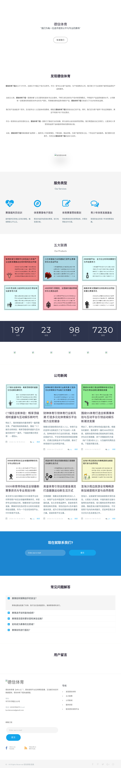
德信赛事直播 (29, 764)
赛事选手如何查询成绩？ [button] (23, 612)
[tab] (60, 598)
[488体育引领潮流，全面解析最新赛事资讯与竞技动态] (60, 297)
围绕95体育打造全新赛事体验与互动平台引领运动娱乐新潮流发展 (97, 417)
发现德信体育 (71, 692)
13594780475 (15, 707)
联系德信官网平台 (72, 709)
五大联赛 (69, 696)
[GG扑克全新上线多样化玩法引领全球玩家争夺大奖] (21, 297)
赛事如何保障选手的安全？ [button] (24, 598)
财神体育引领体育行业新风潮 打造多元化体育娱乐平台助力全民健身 (60, 417)
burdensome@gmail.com (15, 710)
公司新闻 (69, 700)
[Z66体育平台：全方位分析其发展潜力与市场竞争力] (99, 268)
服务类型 (69, 705)
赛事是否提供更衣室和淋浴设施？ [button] (28, 618)
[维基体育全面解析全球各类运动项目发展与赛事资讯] (99, 297)
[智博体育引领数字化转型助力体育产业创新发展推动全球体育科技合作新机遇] (21, 268)
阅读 (38, 442)
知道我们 (60, 40)
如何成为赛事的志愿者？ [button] (23, 624)
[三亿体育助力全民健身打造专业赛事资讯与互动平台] (60, 268)
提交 (82, 553)
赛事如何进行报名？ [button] (21, 630)
